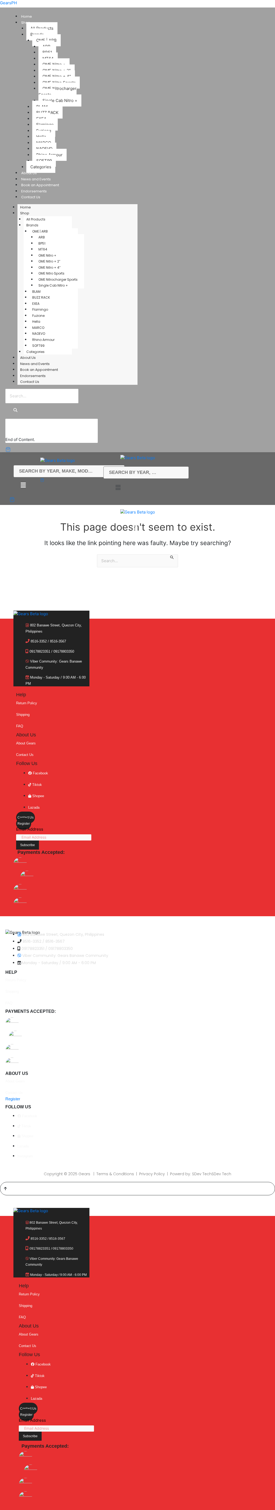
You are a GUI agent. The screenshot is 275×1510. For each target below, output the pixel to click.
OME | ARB (40, 231)
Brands (32, 225)
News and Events (36, 179)
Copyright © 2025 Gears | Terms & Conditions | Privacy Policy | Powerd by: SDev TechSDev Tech (137, 1174)
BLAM (36, 291)
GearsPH (8, 2)
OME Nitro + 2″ (49, 261)
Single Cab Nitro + (59, 100)
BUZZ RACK (41, 297)
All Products (35, 219)
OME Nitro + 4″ (49, 267)
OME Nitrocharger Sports (57, 91)
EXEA (35, 303)
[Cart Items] (12, 449)
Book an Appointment (40, 185)
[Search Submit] (172, 557)
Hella (36, 321)
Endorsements (34, 191)
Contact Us (30, 197)
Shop (25, 22)
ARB (41, 237)
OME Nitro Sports (51, 273)
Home (26, 16)
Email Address (29, 829)
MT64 (42, 249)
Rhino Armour (43, 339)
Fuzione (38, 315)
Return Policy (26, 703)
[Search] (15, 410)
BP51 (41, 243)
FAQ (19, 726)
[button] (117, 488)
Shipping (23, 715)
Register (23, 824)
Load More (21, 431)
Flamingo (40, 309)
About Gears (26, 743)
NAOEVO (38, 333)
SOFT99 (38, 345)
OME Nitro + (47, 255)
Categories (40, 166)
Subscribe (27, 845)
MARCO (38, 327)
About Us (29, 173)
